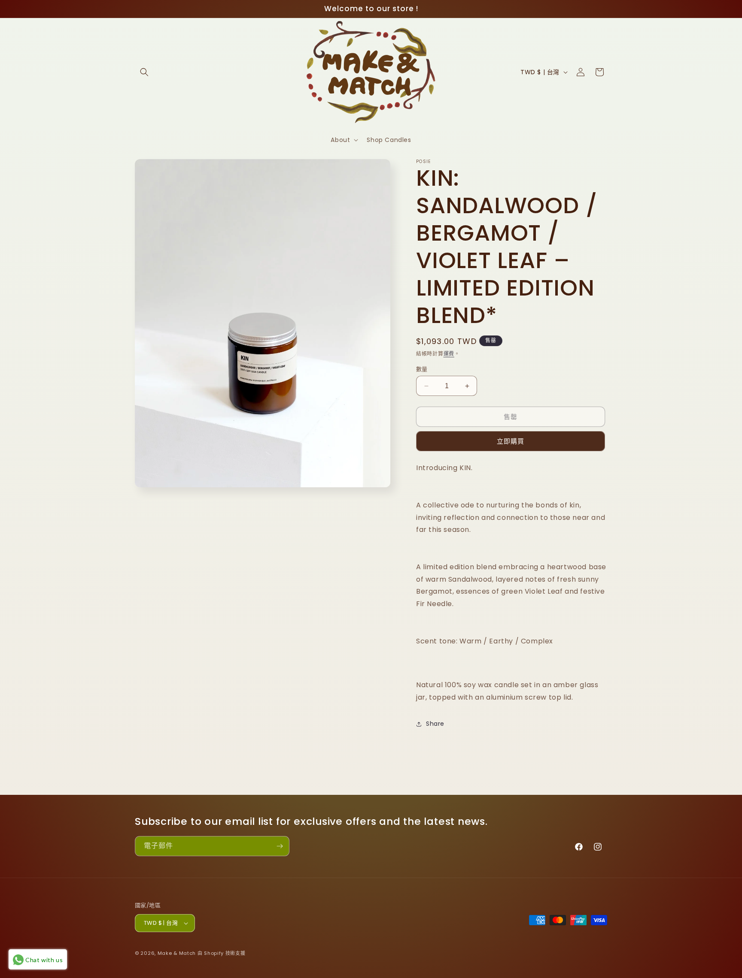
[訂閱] (279, 846)
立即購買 (510, 441)
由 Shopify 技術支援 (222, 953)
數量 (422, 369)
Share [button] (435, 723)
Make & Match (177, 953)
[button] (144, 72)
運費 (449, 353)
